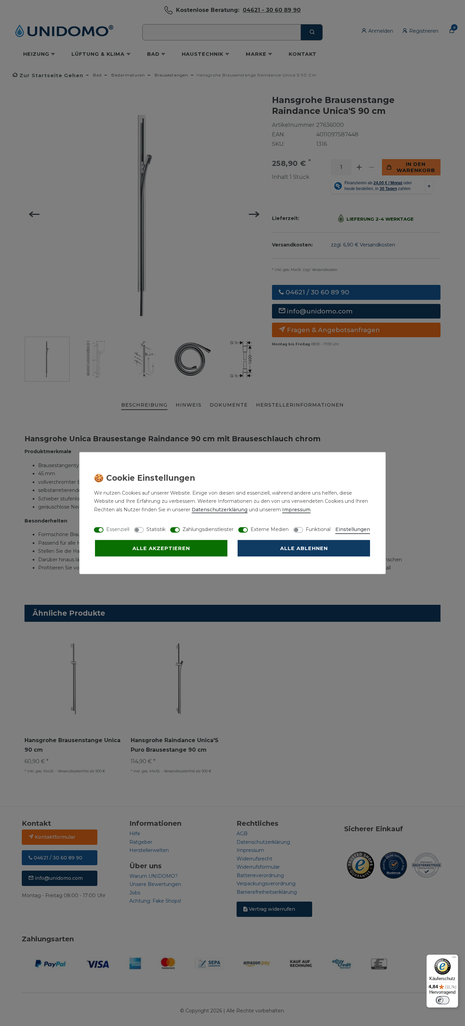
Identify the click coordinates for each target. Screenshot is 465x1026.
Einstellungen (352, 529)
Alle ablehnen (304, 548)
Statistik (155, 529)
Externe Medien (270, 529)
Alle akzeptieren (161, 548)
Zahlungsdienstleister (208, 529)
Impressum (296, 509)
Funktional (318, 529)
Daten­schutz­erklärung (219, 509)
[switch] (442, 1000)
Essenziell (117, 529)
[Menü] (454, 959)
